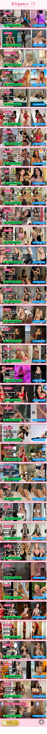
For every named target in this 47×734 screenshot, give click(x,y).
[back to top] (41, 722)
